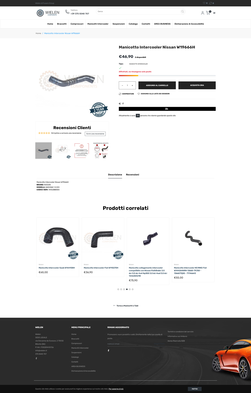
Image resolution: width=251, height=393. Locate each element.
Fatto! (195, 389)
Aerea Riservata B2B (176, 341)
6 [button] (132, 289)
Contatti (74, 362)
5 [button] (129, 289)
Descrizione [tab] (115, 174)
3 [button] (124, 289)
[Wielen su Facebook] (108, 350)
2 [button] (121, 289)
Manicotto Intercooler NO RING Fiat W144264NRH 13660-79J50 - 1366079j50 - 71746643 (190, 270)
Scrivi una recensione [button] (95, 134)
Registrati (159, 344)
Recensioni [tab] (132, 174)
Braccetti (75, 339)
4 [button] (127, 289)
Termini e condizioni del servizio (180, 332)
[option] (57, 250)
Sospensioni (76, 352)
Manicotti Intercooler (80, 348)
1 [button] (118, 289)
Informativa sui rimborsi (177, 336)
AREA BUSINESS (78, 366)
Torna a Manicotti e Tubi (127, 306)
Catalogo (75, 357)
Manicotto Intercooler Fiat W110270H (101, 268)
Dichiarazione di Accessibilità (83, 371)
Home (38, 33)
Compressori (76, 343)
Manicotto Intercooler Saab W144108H (57, 268)
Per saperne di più (116, 389)
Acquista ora (197, 85)
